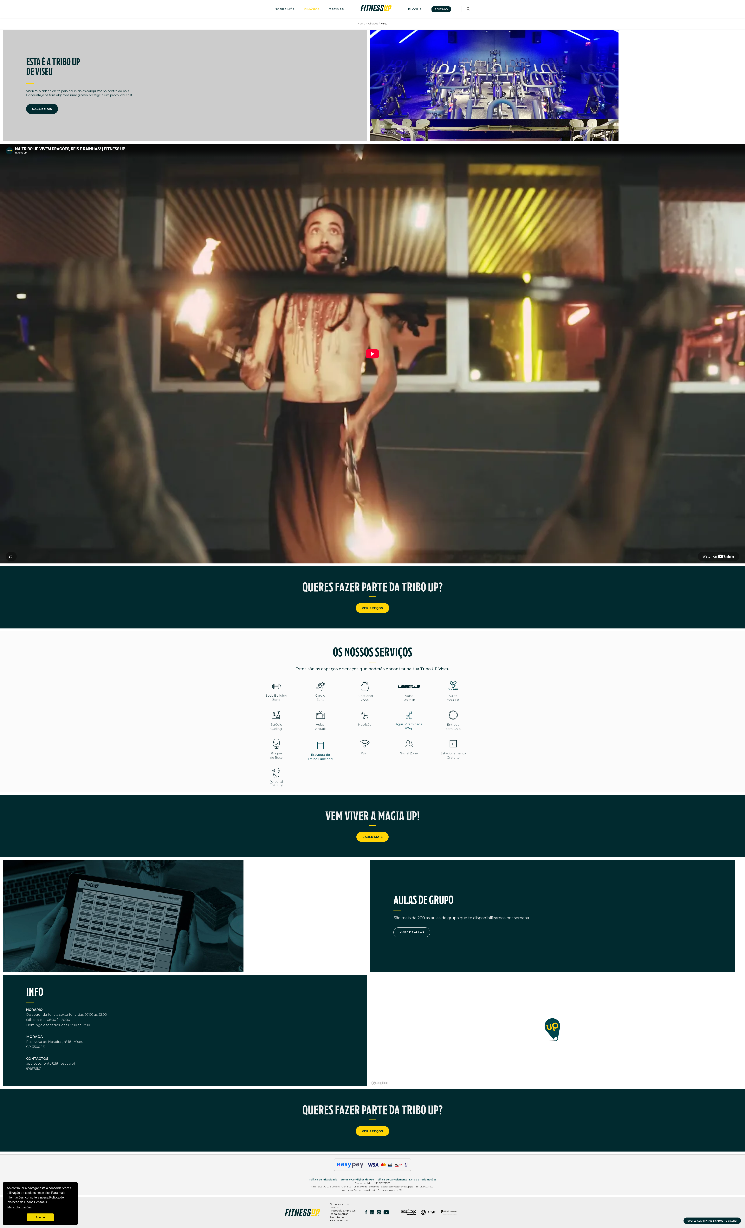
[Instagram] (379, 1212)
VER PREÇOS (372, 608)
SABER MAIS (42, 109)
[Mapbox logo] (379, 1083)
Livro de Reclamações (422, 1179)
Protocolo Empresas (342, 1210)
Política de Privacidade (323, 1179)
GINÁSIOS (312, 9)
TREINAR (336, 9)
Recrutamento (339, 1217)
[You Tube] (386, 1212)
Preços (334, 1207)
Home (361, 23)
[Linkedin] (372, 1212)
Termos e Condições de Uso (356, 1179)
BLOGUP (415, 9)
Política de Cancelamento (391, 1179)
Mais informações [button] (19, 1207)
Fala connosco (339, 1220)
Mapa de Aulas (339, 1213)
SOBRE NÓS (285, 9)
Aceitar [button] (40, 1217)
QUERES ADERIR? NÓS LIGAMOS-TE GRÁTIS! (712, 1221)
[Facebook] (366, 1212)
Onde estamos (339, 1204)
